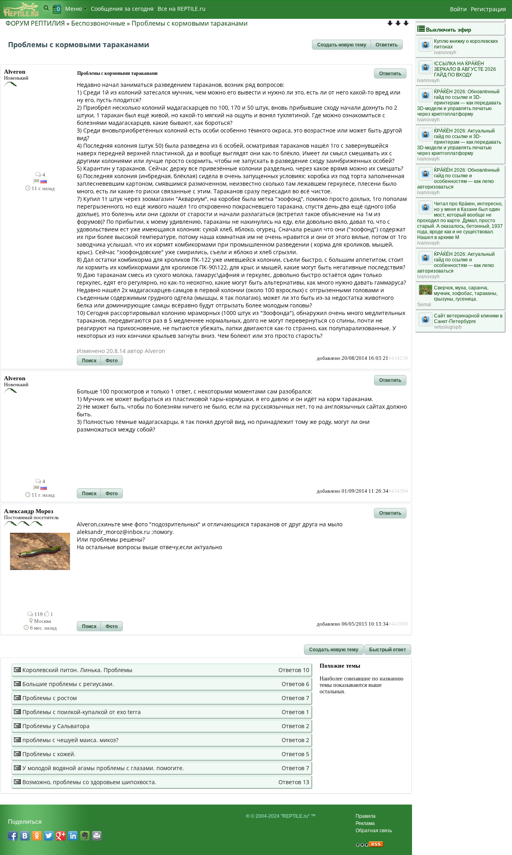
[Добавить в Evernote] (85, 836)
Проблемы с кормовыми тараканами (190, 23)
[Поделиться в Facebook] (13, 836)
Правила (366, 816)
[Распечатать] (97, 836)
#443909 (398, 624)
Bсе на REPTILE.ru (182, 8)
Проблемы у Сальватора (56, 726)
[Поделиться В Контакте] (25, 836)
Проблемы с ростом (49, 698)
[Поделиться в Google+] (61, 836)
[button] (342, 45)
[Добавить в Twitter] (49, 836)
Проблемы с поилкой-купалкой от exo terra (81, 712)
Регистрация (488, 9)
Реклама (365, 823)
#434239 (398, 358)
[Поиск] (46, 7)
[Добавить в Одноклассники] (37, 836)
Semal (424, 304)
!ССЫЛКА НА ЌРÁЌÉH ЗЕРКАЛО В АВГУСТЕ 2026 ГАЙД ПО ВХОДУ (465, 69)
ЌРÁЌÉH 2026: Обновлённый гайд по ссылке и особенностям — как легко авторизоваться (458, 178)
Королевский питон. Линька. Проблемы (77, 670)
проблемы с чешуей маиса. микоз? (70, 740)
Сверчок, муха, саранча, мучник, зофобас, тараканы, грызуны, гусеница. (466, 293)
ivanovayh (445, 52)
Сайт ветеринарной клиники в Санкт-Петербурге (468, 318)
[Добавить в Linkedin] (73, 836)
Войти (458, 9)
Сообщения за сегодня (122, 8)
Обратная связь (374, 830)
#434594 (398, 491)
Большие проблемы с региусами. (68, 684)
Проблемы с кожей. (49, 754)
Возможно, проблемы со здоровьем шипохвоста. (89, 782)
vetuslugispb (448, 327)
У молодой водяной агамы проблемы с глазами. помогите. (103, 768)
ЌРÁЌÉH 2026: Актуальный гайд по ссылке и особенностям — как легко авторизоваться (456, 262)
